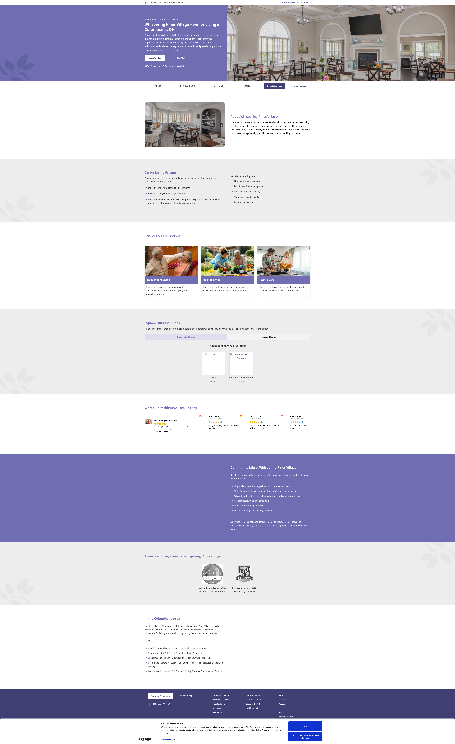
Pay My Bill (302, 2)
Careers (282, 708)
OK (305, 726)
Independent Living (221, 699)
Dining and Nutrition (254, 704)
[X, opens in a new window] (164, 704)
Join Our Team (287, 2)
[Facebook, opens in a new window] (150, 704)
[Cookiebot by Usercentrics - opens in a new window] (145, 739)
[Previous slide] (147, 125)
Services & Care (187, 85)
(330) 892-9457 (178, 58)
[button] (308, 426)
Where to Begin (187, 695)
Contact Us (283, 699)
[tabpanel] (227, 363)
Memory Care (218, 708)
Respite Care (218, 712)
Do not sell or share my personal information (305, 736)
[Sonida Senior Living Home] (164, 3)
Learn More (171, 272)
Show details (166, 739)
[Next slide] (221, 125)
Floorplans (218, 85)
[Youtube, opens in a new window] (154, 704)
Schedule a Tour (155, 58)
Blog (280, 712)
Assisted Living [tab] (269, 337)
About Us (282, 704)
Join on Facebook (299, 86)
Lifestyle (248, 85)
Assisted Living (219, 704)
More (281, 695)
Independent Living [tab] (186, 337)
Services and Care (221, 695)
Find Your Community (160, 696)
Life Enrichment (253, 695)
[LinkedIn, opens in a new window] (159, 704)
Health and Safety (253, 708)
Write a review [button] (162, 431)
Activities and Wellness (255, 699)
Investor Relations (286, 716)
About (158, 85)
